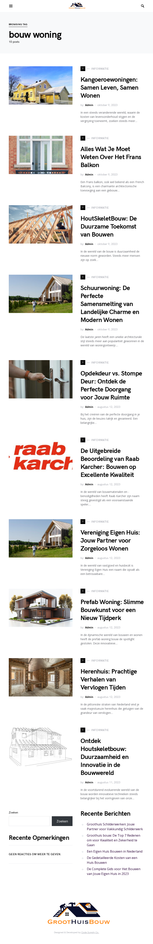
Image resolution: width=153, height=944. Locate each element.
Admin (89, 105)
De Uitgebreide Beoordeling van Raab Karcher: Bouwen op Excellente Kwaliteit (109, 463)
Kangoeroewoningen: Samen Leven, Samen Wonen (109, 88)
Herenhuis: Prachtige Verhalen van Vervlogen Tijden (108, 679)
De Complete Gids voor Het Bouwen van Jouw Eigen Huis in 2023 (113, 871)
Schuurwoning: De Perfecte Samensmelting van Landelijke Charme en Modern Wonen (109, 304)
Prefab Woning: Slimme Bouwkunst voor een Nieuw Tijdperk (112, 610)
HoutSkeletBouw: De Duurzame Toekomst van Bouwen (108, 227)
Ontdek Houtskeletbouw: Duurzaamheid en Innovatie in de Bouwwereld (104, 757)
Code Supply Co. (90, 932)
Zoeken (13, 812)
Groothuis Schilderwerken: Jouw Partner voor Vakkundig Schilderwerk (115, 826)
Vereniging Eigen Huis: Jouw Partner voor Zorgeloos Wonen (110, 541)
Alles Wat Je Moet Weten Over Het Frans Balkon (110, 157)
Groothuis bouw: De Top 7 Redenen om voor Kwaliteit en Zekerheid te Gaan (113, 840)
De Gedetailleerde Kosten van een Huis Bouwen (112, 860)
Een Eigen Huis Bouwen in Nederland (114, 851)
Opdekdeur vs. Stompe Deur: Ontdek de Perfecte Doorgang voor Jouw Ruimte (111, 385)
